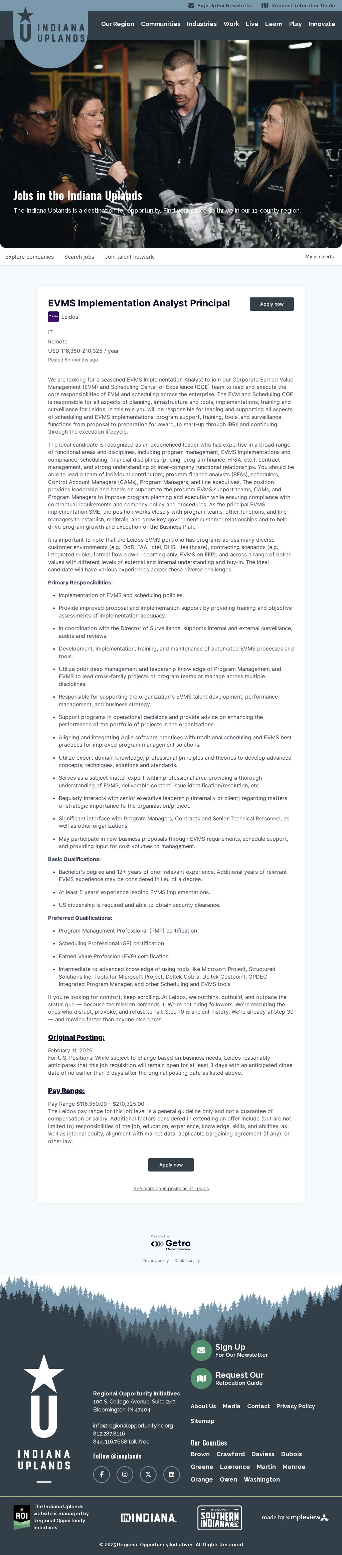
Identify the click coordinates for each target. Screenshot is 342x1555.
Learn (274, 23)
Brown (200, 1454)
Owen (228, 1479)
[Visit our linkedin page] (171, 1474)
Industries (202, 23)
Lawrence (235, 1466)
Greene (202, 1466)
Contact (258, 1406)
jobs (79, 256)
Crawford (230, 1454)
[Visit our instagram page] (125, 1474)
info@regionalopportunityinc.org (133, 1425)
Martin (266, 1466)
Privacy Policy (296, 1406)
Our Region (117, 23)
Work (231, 23)
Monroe (294, 1466)
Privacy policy (155, 1260)
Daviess (263, 1454)
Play (295, 23)
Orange (202, 1479)
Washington (262, 1479)
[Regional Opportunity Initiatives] (50, 24)
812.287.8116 (109, 1434)
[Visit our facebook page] (101, 1474)
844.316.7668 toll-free (121, 1442)
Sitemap (202, 1420)
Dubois (291, 1454)
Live (252, 23)
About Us (203, 1406)
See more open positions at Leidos (171, 1188)
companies (29, 256)
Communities (160, 23)
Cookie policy (187, 1260)
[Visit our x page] (148, 1474)
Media (231, 1406)
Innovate (322, 23)
